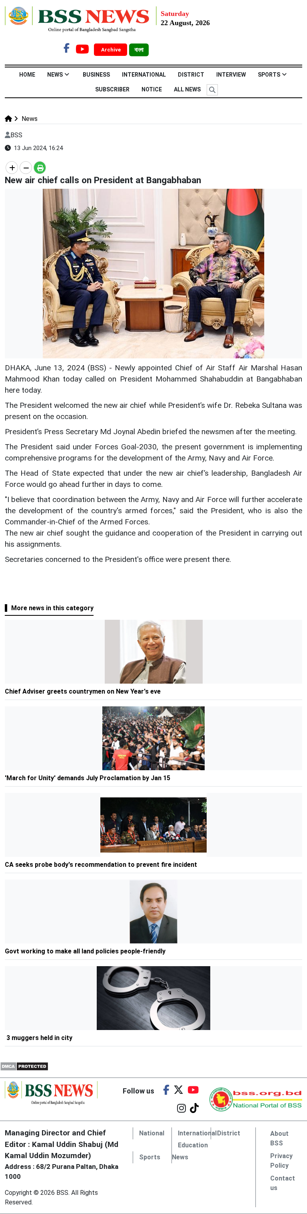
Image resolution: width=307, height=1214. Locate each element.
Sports (269, 74)
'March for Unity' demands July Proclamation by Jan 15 (88, 778)
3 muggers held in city (39, 1038)
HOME (27, 74)
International (144, 74)
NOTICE (152, 89)
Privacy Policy (281, 1160)
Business (96, 74)
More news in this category (52, 608)
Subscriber (112, 89)
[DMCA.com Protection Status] (24, 1066)
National (151, 1133)
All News (187, 89)
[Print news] (40, 167)
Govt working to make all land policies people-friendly (86, 951)
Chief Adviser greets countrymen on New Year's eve (83, 691)
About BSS (279, 1138)
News (55, 74)
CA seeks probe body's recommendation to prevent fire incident (101, 864)
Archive (111, 50)
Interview (231, 74)
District (191, 74)
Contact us (282, 1183)
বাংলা (139, 50)
